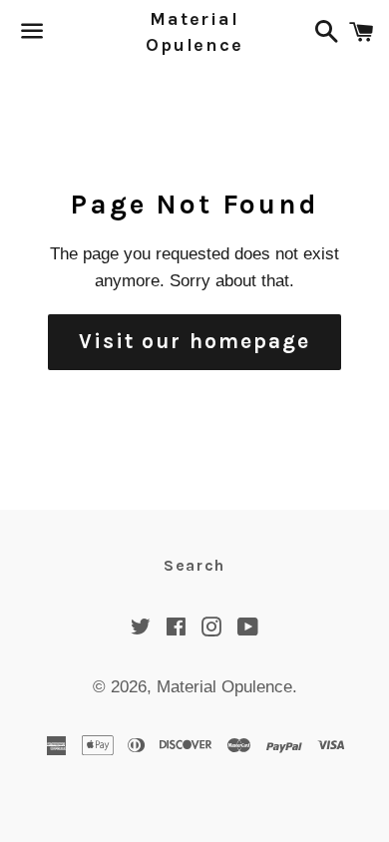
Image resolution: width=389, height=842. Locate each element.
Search (194, 565)
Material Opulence (194, 32)
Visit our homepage (195, 341)
